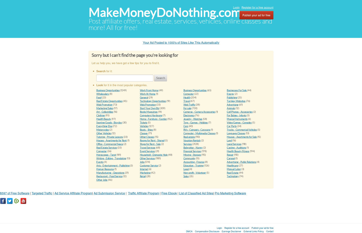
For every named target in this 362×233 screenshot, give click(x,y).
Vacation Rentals (192, 140)
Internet (144, 169)
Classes (144, 133)
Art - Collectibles (104, 111)
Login (236, 7)
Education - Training (193, 165)
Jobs (142, 162)
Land (229, 140)
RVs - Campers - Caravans (196, 129)
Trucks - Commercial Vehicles (242, 129)
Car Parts (232, 126)
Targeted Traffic (42, 193)
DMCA (189, 231)
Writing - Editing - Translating (111, 158)
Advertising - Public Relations (241, 162)
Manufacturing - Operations (110, 172)
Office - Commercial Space (109, 144)
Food (98, 97)
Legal (186, 169)
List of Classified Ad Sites (196, 193)
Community (189, 158)
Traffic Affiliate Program (143, 193)
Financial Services (192, 151)
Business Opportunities (108, 90)
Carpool (231, 158)
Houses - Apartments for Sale (242, 137)
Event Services (147, 151)
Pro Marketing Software (230, 193)
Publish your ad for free (256, 15)
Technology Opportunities (153, 101)
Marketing (145, 172)
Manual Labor (234, 169)
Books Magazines (149, 111)
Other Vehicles (103, 133)
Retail (143, 176)
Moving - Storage (192, 154)
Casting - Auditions (236, 147)
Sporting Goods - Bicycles (109, 122)
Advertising (233, 104)
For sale (187, 108)
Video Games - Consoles (239, 122)
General (144, 97)
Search (160, 78)
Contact (269, 231)
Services (187, 144)
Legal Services (234, 144)
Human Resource (105, 169)
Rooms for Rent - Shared (152, 140)
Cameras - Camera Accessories (199, 111)
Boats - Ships (146, 129)
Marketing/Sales (104, 108)
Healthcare (232, 165)
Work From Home (149, 90)
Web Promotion (104, 104)
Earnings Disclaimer (231, 231)
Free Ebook (169, 193)
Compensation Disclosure (207, 231)
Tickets (143, 122)
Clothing (100, 115)
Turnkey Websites (236, 101)
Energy (230, 94)
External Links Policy (254, 231)
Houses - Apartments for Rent (111, 140)
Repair (230, 154)
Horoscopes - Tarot (106, 154)
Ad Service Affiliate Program (73, 193)
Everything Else (104, 126)
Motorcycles (102, 129)
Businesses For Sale (237, 90)
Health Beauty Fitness (238, 151)
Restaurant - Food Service (109, 176)
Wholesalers (102, 94)
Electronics (189, 115)
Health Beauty (103, 119)
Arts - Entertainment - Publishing (113, 165)
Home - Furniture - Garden (153, 119)
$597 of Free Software (14, 193)
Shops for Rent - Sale (150, 144)
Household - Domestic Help (154, 154)
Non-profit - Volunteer (194, 172)
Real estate (189, 137)
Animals (231, 108)
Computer (188, 94)
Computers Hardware (151, 115)
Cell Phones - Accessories (239, 111)
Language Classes (236, 133)
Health (186, 97)
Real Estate (233, 172)
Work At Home (147, 94)
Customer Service (149, 165)
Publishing (232, 97)
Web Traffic (189, 104)
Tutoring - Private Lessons (109, 137)
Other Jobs (101, 180)
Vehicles (144, 126)
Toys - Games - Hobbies (195, 122)
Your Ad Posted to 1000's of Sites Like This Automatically (181, 42)
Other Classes (147, 137)
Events (100, 162)
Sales (186, 176)
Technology (233, 176)
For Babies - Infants (236, 115)
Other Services (147, 158)
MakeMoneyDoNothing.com (165, 12)
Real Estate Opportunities (109, 101)
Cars (185, 126)
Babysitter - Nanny (193, 147)
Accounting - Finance (193, 162)
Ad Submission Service (109, 193)
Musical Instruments (237, 119)
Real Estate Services (106, 147)
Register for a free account (257, 7)
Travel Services (147, 147)
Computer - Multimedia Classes (199, 133)
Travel (186, 101)
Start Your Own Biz (149, 108)
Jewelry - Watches (192, 119)
